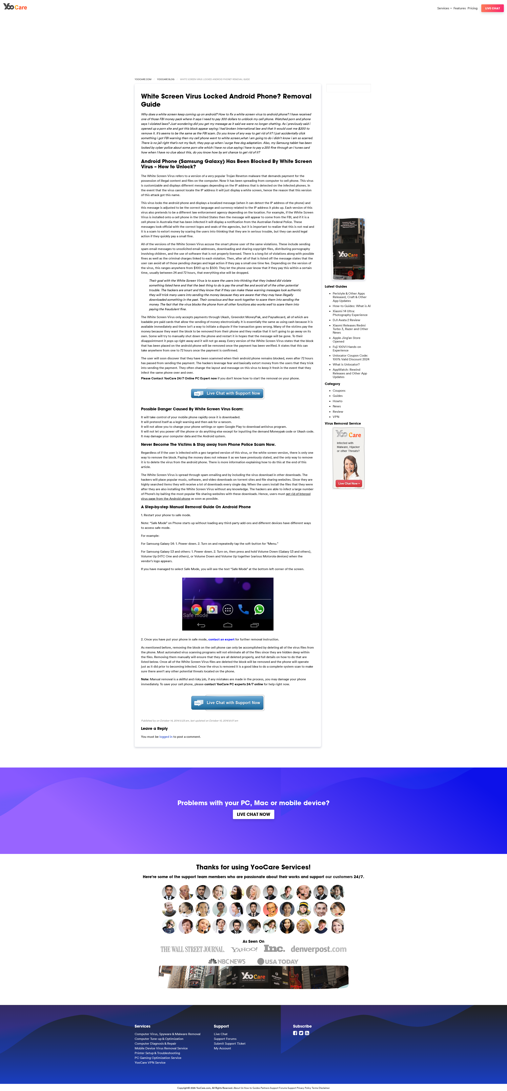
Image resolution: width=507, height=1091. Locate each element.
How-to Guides (252, 1088)
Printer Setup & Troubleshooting (157, 1053)
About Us (238, 1088)
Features (460, 8)
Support (292, 1088)
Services (443, 8)
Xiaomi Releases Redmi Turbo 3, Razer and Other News (350, 329)
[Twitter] (301, 1033)
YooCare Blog (165, 79)
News (337, 406)
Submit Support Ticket (230, 1043)
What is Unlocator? (346, 364)
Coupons (339, 390)
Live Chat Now (253, 814)
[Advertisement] (253, 44)
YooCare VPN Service (150, 1062)
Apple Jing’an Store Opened (346, 339)
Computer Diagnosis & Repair (155, 1043)
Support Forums (225, 1039)
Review (338, 411)
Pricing (472, 8)
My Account (222, 1048)
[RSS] (307, 1033)
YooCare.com (143, 79)
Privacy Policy (304, 1088)
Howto (337, 401)
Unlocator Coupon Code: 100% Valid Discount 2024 (351, 357)
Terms (315, 1088)
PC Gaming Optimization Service (158, 1058)
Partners (265, 1088)
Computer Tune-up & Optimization (159, 1039)
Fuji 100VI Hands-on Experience (347, 348)
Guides (338, 396)
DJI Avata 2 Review (346, 320)
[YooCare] (15, 8)
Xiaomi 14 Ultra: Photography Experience (350, 313)
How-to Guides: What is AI (352, 306)
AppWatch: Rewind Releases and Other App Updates (350, 373)
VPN (336, 417)
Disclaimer (324, 1088)
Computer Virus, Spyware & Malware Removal (167, 1034)
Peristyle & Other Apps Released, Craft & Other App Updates (350, 297)
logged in (165, 737)
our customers (339, 876)
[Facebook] (295, 1033)
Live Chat (492, 8)
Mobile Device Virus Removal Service (161, 1048)
